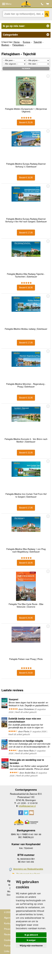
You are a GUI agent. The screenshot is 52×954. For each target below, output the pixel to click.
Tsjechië (38, 41)
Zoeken (46, 14)
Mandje (47, 4)
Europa (26, 41)
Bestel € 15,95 (26, 397)
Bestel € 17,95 (26, 232)
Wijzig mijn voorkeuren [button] (31, 945)
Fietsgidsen (18, 44)
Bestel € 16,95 (26, 177)
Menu (8, 3)
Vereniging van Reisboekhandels (28, 868)
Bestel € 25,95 (26, 122)
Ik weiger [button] (31, 940)
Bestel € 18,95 (26, 287)
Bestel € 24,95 (26, 618)
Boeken (5, 44)
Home (17, 41)
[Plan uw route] (31, 812)
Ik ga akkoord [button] (31, 935)
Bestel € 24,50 (26, 673)
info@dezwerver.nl (27, 805)
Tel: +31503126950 (42, 4)
